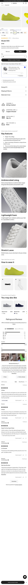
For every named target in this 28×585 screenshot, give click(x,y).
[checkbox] (14, 71)
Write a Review (16, 38)
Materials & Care (5, 95)
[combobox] (13, 73)
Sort (16, 381)
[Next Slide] (26, 357)
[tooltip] (18, 363)
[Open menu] (26, 582)
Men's (20, 51)
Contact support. (18, 484)
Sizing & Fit (4, 87)
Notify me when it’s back (14, 60)
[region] (14, 357)
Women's (8, 51)
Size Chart (21, 75)
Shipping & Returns (6, 91)
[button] (14, 332)
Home (2, 5)
